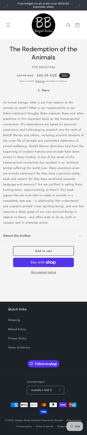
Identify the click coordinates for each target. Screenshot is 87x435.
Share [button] (45, 90)
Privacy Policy (17, 338)
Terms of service (44, 426)
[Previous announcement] (7, 5)
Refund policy (74, 420)
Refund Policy (17, 329)
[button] (8, 25)
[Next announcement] (79, 5)
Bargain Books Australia (27, 420)
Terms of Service (19, 347)
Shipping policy (65, 426)
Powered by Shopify (52, 420)
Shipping (40, 81)
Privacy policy (24, 426)
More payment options (43, 272)
